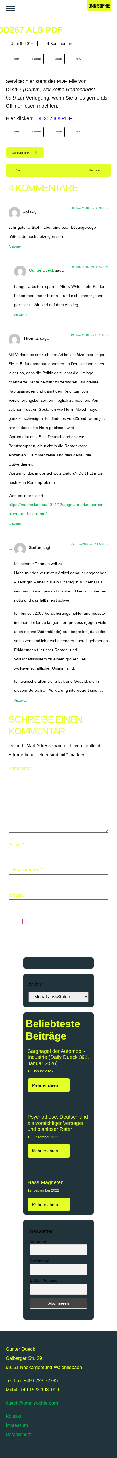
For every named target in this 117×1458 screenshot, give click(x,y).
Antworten (15, 246)
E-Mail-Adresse (26, 869)
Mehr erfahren (45, 1085)
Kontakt (13, 1416)
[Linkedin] (60, 1450)
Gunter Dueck (41, 270)
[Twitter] (13, 1450)
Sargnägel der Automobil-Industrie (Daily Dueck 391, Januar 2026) (58, 1057)
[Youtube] (28, 1450)
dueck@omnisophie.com (32, 1403)
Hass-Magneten (46, 1182)
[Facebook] (44, 1450)
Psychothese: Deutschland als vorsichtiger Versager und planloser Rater (58, 1123)
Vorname (38, 1241)
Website (17, 895)
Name (16, 844)
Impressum (17, 1425)
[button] (13, 59)
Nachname (39, 1261)
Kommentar (22, 768)
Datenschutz (18, 1434)
